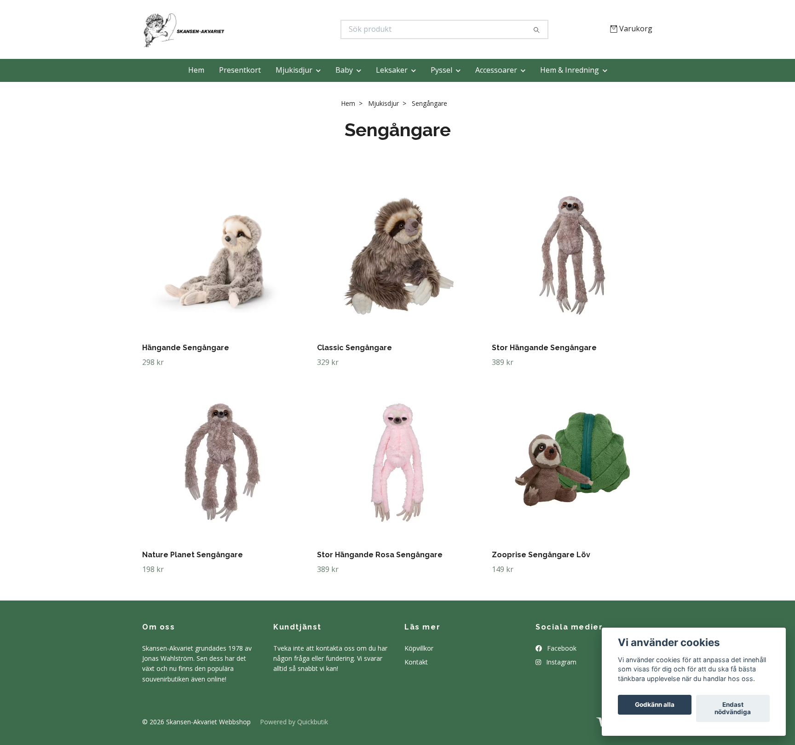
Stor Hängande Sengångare (544, 347)
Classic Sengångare (354, 347)
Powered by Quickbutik (294, 721)
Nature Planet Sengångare (192, 554)
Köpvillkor (418, 648)
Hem (196, 70)
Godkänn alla (654, 705)
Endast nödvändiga (732, 708)
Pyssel (441, 70)
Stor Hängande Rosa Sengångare (380, 554)
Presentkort (240, 70)
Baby (344, 70)
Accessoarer (496, 70)
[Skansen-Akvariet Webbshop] (270, 29)
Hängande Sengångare (185, 347)
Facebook (560, 648)
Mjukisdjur (294, 70)
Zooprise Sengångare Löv (541, 554)
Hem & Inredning (569, 70)
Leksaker (392, 70)
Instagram (560, 662)
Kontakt (416, 662)
